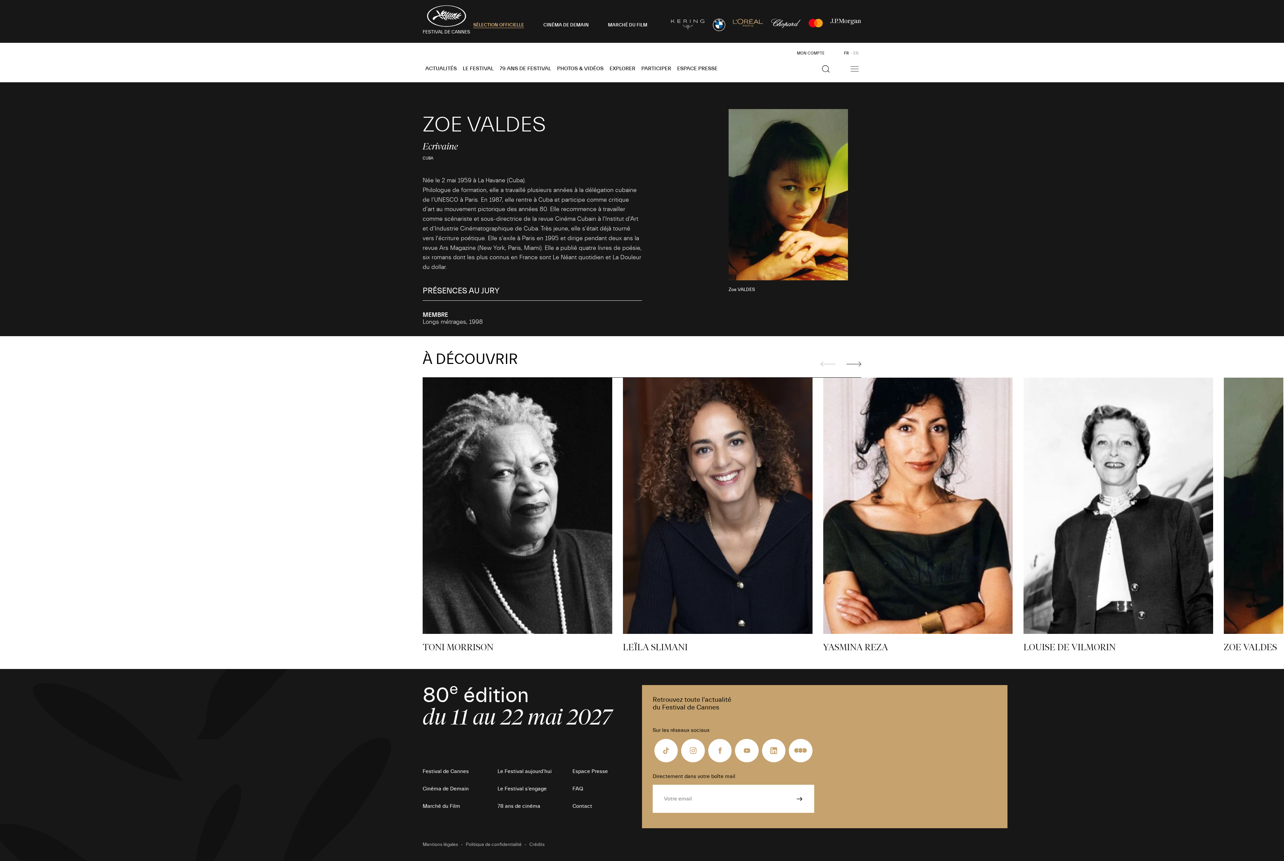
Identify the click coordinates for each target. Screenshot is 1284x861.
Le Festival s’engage (522, 789)
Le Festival (478, 69)
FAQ (577, 789)
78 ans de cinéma (519, 806)
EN (856, 53)
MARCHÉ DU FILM (627, 25)
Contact (582, 806)
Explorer (622, 69)
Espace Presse (697, 69)
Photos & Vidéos (580, 69)
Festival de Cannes (446, 771)
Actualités (441, 69)
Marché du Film (441, 806)
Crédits (537, 844)
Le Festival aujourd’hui (525, 771)
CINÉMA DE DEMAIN (566, 25)
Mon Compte (811, 53)
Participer (656, 69)
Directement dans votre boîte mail (694, 776)
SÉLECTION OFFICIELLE (498, 25)
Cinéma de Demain (446, 789)
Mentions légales (440, 844)
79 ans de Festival (525, 69)
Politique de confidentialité (494, 844)
